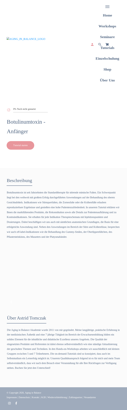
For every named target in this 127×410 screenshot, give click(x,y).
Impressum (12, 397)
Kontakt (35, 397)
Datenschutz (24, 397)
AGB (43, 397)
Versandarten (90, 397)
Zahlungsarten (75, 397)
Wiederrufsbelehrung (57, 397)
